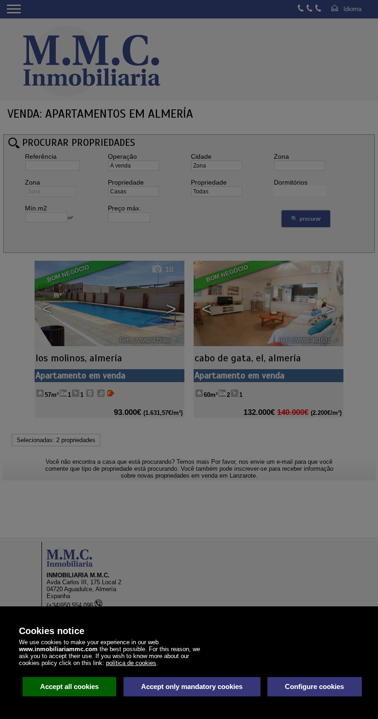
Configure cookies (314, 686)
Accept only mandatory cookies (191, 686)
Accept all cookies (69, 686)
